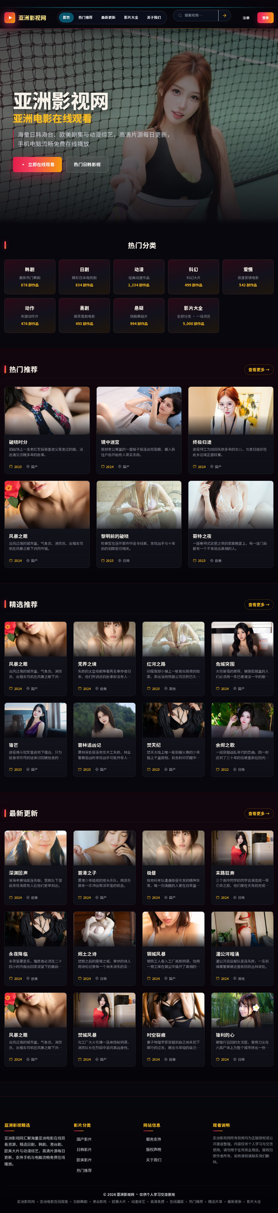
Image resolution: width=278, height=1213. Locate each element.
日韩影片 (84, 1149)
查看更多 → (259, 369)
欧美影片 (84, 1159)
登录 (265, 17)
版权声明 (153, 1149)
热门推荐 (84, 1170)
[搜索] (224, 15)
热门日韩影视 (87, 164)
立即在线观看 (41, 164)
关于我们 (153, 1159)
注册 (246, 17)
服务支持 (153, 1139)
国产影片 (84, 1139)
